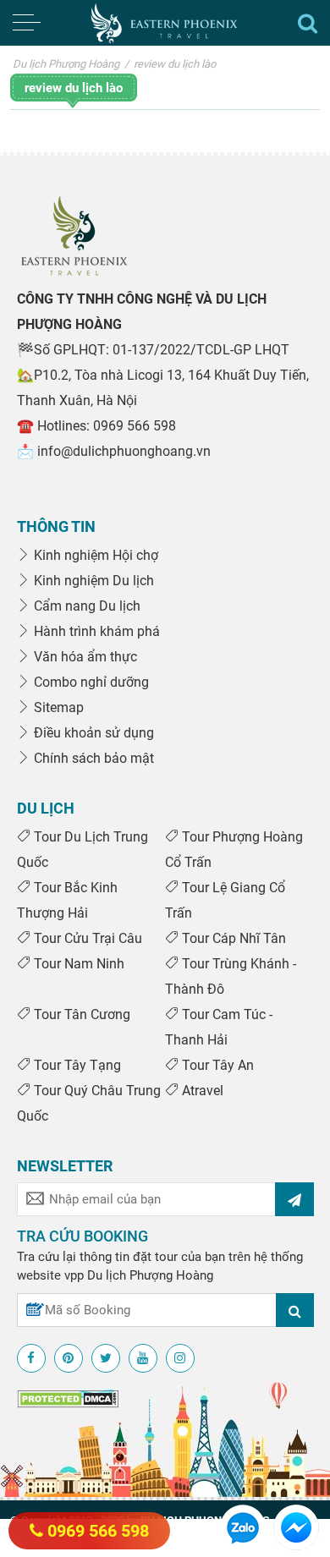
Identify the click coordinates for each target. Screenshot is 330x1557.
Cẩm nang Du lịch (85, 606)
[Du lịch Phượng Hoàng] (165, 23)
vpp (74, 1275)
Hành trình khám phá (95, 631)
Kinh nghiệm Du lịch (92, 581)
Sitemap (57, 707)
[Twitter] (105, 1358)
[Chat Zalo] (242, 1526)
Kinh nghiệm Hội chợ (94, 555)
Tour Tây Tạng (75, 1065)
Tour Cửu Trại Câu (86, 938)
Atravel (201, 1091)
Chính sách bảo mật (92, 758)
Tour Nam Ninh (77, 964)
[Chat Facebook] (296, 1526)
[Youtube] (143, 1358)
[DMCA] (67, 1398)
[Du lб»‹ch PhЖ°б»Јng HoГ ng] (74, 235)
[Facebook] (31, 1358)
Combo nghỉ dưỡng (89, 682)
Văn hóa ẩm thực (83, 657)
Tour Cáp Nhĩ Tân (232, 938)
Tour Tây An (216, 1065)
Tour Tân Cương (80, 1014)
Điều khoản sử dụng (92, 733)
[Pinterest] (68, 1358)
